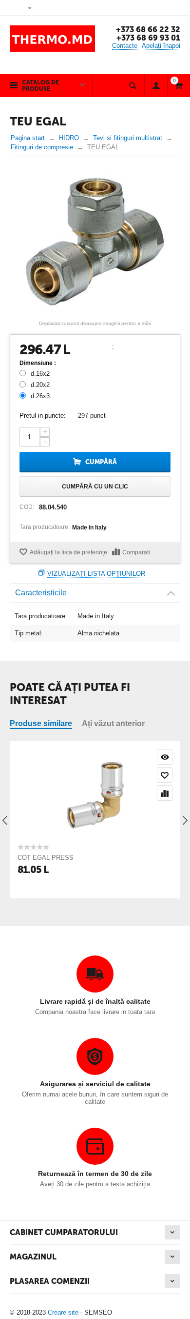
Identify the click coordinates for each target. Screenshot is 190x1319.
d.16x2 (40, 373)
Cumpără (101, 462)
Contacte (124, 45)
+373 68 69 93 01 (148, 37)
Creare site (63, 1312)
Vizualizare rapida (164, 757)
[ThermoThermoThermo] (95, 241)
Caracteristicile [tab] (41, 592)
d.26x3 (40, 396)
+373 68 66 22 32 (148, 29)
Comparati (136, 552)
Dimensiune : (37, 363)
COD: (26, 507)
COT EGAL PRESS (46, 857)
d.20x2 (40, 384)
